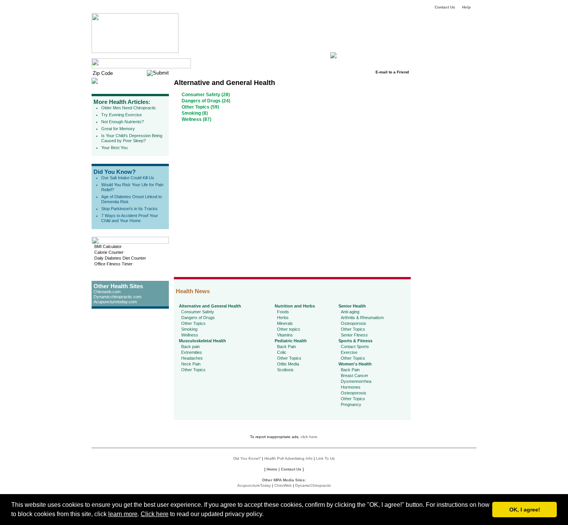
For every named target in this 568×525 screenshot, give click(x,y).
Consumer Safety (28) (206, 94)
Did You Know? (115, 171)
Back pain (190, 346)
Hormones (351, 387)
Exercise (349, 352)
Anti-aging (350, 311)
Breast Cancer (354, 375)
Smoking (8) (195, 113)
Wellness (189, 335)
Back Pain (286, 346)
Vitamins (285, 335)
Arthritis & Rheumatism (362, 317)
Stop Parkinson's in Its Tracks (129, 208)
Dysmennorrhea (356, 381)
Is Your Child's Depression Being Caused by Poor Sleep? (131, 138)
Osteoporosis (353, 323)
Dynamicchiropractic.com (117, 296)
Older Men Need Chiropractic (128, 107)
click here (309, 437)
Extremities (191, 352)
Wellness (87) (196, 119)
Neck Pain (191, 364)
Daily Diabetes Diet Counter (120, 258)
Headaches (192, 358)
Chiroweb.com (107, 291)
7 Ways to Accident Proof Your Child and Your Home (129, 218)
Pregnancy (351, 404)
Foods (283, 311)
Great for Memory (118, 128)
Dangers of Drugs (198, 317)
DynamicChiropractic (313, 485)
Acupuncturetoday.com (115, 301)
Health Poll (274, 458)
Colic (281, 352)
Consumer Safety (197, 311)
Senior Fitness (354, 335)
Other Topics (193, 323)
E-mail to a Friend (392, 72)
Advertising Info (299, 458)
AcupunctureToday (254, 485)
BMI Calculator (108, 246)
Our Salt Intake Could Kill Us (127, 177)
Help (466, 7)
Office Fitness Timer (113, 264)
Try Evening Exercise (121, 114)
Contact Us (445, 7)
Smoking (189, 329)
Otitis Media (288, 364)
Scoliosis (285, 369)
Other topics (288, 329)
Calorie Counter (109, 252)
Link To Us (325, 458)
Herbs (283, 317)
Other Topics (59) (200, 107)
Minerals (285, 323)
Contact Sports (355, 346)
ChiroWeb (283, 485)
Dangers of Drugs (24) (206, 101)
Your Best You (114, 147)
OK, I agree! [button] (524, 509)
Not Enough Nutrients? (122, 121)
